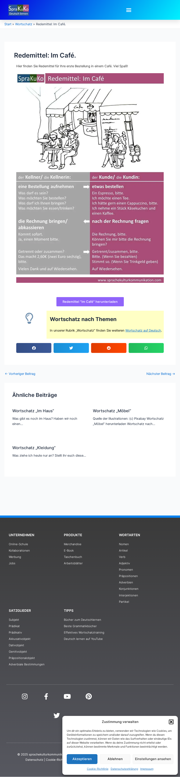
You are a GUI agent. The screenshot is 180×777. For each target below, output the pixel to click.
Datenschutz (34, 759)
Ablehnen (115, 759)
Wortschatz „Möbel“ (112, 410)
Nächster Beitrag (160, 374)
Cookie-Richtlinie (97, 768)
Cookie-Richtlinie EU (60, 759)
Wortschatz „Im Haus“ (33, 410)
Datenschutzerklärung (124, 768)
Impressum (146, 768)
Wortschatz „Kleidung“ (34, 447)
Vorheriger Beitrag (20, 374)
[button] (171, 722)
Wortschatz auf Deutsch (143, 330)
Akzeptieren (82, 759)
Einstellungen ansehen (153, 759)
